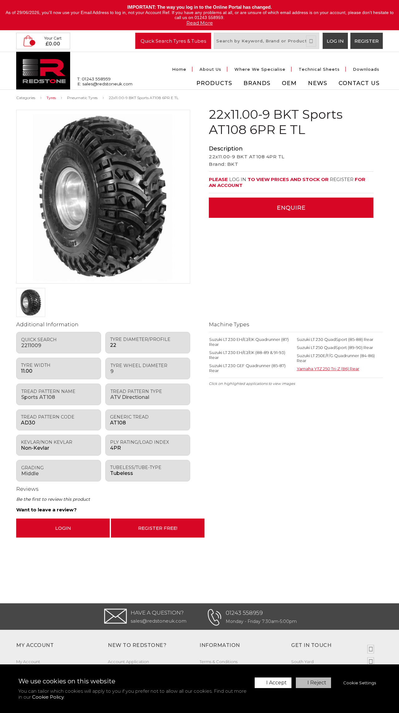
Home (179, 69)
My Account (28, 661)
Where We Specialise (260, 69)
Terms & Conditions (219, 661)
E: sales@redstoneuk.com (104, 83)
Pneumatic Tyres (82, 97)
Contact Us (359, 83)
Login (63, 528)
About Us (210, 69)
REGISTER (341, 179)
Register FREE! (157, 528)
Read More (199, 23)
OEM (289, 83)
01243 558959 (244, 613)
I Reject (316, 683)
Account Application (128, 661)
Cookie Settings (359, 682)
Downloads (366, 69)
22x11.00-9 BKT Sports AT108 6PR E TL (144, 97)
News (317, 83)
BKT (232, 164)
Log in (335, 41)
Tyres (51, 97)
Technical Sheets (319, 69)
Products (214, 83)
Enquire (291, 207)
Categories (25, 97)
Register (366, 41)
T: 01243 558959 (94, 78)
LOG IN (237, 179)
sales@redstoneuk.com (158, 621)
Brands (257, 83)
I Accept (276, 683)
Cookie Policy (48, 697)
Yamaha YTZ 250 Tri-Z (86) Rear (328, 368)
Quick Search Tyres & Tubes (173, 41)
